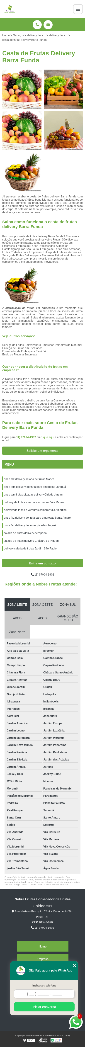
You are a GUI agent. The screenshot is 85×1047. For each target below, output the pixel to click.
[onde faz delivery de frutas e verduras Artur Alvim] (63, 89)
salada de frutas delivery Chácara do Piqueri (31, 540)
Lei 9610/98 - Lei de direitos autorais (49, 884)
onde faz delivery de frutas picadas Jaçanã (30, 525)
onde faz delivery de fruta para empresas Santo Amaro (37, 517)
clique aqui (47, 437)
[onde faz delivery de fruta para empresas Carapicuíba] (63, 130)
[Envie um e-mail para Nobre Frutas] (48, 24)
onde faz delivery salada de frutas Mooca (29, 479)
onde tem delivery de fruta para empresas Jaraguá (35, 486)
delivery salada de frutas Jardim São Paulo (30, 548)
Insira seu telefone (44, 985)
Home (42, 946)
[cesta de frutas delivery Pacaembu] (21, 130)
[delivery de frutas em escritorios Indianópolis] (21, 89)
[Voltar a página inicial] (9, 9)
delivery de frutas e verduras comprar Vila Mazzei (34, 502)
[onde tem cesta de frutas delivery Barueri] (21, 172)
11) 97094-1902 (26, 437)
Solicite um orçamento (42, 450)
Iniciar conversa (44, 1007)
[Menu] (78, 9)
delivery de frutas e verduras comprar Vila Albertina (35, 510)
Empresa (43, 959)
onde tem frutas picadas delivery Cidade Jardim (33, 494)
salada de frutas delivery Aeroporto (25, 533)
